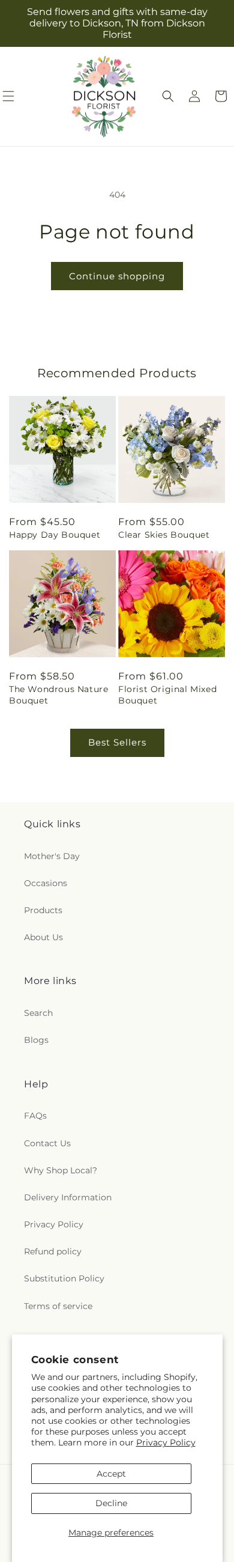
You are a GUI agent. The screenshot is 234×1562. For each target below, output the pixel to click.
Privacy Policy (166, 1442)
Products (43, 910)
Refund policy (53, 1251)
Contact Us (47, 1143)
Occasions (45, 883)
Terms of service (58, 1306)
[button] (168, 96)
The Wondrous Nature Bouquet (58, 694)
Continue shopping (117, 276)
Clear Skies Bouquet (163, 534)
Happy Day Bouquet (54, 534)
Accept (111, 1473)
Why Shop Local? (60, 1170)
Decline (111, 1503)
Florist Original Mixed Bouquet (167, 694)
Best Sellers (117, 742)
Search (38, 1012)
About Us (43, 937)
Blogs (36, 1040)
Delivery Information (68, 1197)
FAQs (35, 1115)
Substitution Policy (64, 1278)
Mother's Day (52, 856)
